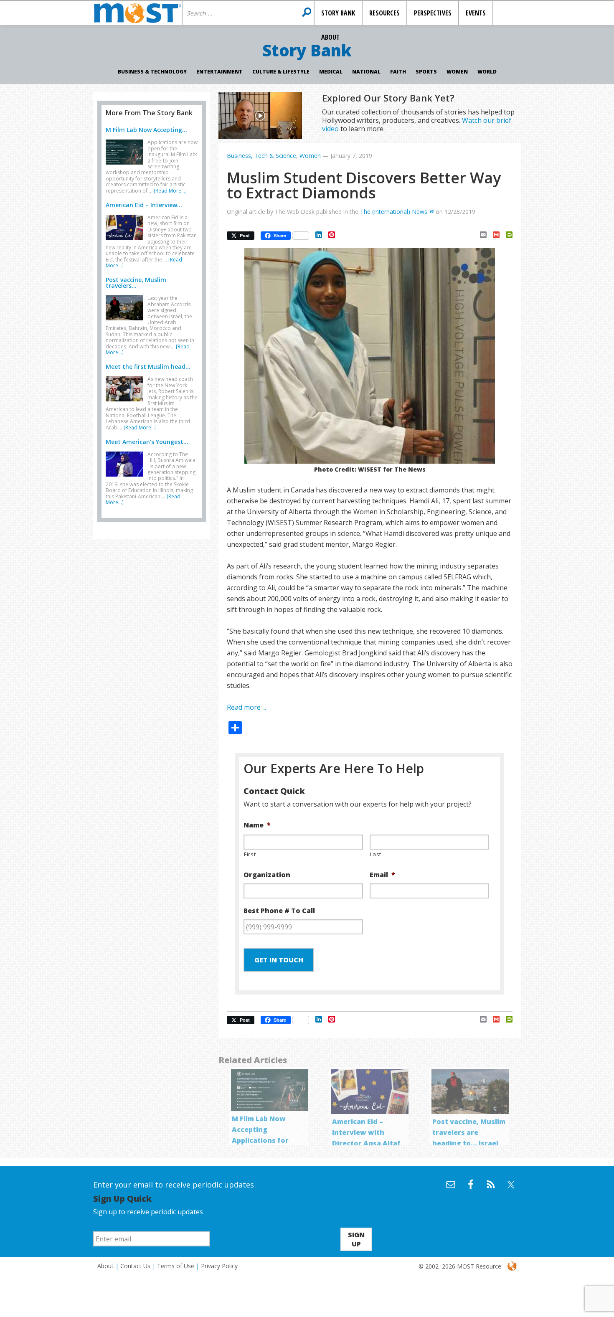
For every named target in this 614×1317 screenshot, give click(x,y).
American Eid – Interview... (144, 205)
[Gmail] (493, 234)
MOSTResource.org (137, 13)
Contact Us (135, 1266)
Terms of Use (175, 1266)
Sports (426, 71)
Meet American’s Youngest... (147, 442)
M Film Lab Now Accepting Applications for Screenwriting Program (260, 1140)
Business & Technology (152, 71)
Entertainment (219, 71)
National (366, 71)
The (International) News (393, 212)
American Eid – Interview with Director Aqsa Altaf (366, 1132)
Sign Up (356, 1239)
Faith (398, 71)
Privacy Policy (219, 1266)
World (487, 71)
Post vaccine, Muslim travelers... (136, 282)
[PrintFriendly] (506, 234)
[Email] (480, 234)
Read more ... (246, 707)
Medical (331, 71)
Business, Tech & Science (261, 156)
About (105, 1266)
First (250, 854)
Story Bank (307, 50)
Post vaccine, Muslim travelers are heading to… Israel (468, 1132)
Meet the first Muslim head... (148, 366)
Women (457, 71)
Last (376, 854)
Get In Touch (278, 959)
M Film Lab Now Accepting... (146, 130)
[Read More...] (170, 190)
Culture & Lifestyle (281, 71)
